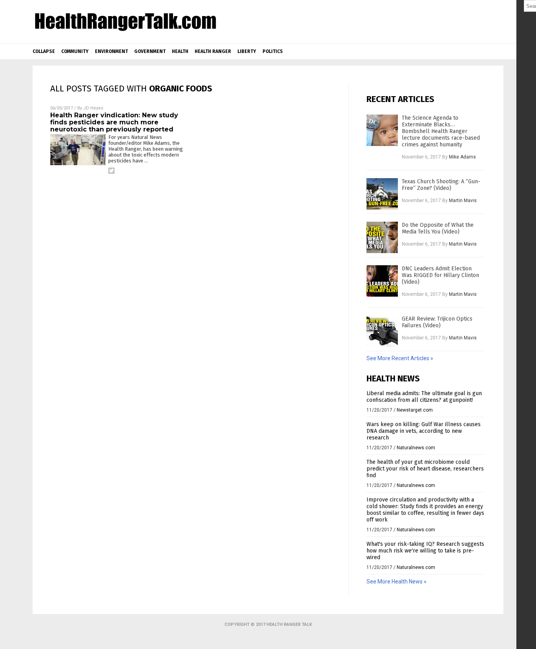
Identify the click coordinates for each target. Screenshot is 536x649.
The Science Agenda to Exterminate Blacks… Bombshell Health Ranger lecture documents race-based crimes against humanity (441, 131)
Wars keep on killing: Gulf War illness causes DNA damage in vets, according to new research (423, 431)
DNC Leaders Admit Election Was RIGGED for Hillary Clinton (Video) (440, 275)
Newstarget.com (415, 410)
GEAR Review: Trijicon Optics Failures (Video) (437, 322)
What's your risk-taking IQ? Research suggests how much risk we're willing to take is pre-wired (425, 551)
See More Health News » (396, 581)
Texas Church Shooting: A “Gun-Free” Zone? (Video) (441, 184)
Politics (273, 51)
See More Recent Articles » (399, 358)
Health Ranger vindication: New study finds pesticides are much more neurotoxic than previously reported (114, 122)
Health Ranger (213, 51)
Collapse (44, 51)
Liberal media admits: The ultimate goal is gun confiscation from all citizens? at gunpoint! (424, 396)
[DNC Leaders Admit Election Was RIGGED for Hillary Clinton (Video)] (382, 281)
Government (150, 51)
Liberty (246, 51)
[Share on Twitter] (111, 171)
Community (75, 51)
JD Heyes (93, 108)
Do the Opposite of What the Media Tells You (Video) (438, 228)
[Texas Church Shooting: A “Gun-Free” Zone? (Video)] (382, 194)
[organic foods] (125, 30)
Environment (111, 51)
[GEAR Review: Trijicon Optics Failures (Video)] (382, 331)
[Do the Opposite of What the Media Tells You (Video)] (382, 237)
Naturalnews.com (416, 447)
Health (180, 51)
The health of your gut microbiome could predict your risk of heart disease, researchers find (425, 469)
